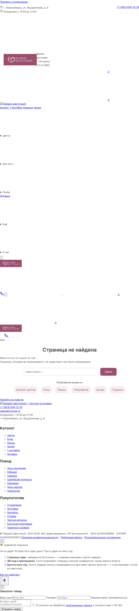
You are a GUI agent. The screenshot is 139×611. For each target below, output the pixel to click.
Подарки (117, 389)
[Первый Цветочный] (13, 103)
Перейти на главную (12, 399)
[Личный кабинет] (80, 43)
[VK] (15, 336)
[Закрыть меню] (1, 258)
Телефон (51, 597)
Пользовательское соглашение (102, 537)
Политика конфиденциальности (39, 537)
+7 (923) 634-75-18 (128, 7)
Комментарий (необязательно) (109, 597)
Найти (108, 371)
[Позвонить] (2, 294)
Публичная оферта (71, 537)
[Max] (134, 12)
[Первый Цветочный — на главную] (20, 59)
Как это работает (10, 574)
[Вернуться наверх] (4, 581)
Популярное (81, 389)
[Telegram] (129, 12)
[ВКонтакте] (124, 12)
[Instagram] (119, 12)
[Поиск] (5, 294)
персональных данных (79, 605)
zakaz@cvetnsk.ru (10, 411)
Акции (100, 389)
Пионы (62, 389)
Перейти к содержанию (14, 1)
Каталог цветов (25, 389)
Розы (46, 389)
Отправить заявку (11, 609)
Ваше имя (5, 597)
